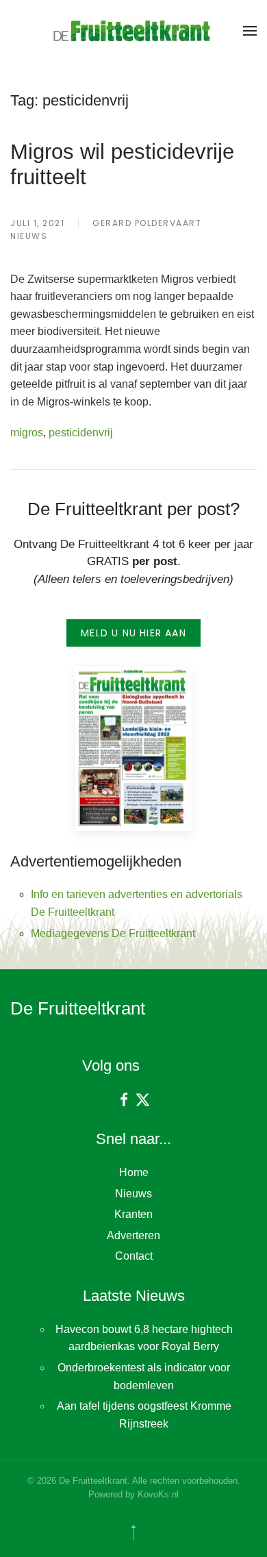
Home (134, 1172)
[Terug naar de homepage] (133, 31)
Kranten (133, 1214)
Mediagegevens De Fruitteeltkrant (113, 933)
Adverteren (133, 1235)
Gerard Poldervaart (146, 223)
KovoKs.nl (158, 1494)
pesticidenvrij (81, 432)
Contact (134, 1256)
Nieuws (28, 236)
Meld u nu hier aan (133, 633)
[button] (250, 31)
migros (26, 432)
